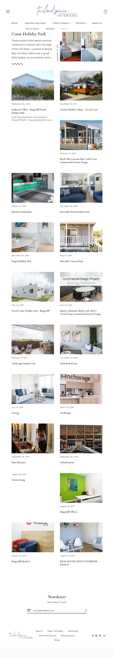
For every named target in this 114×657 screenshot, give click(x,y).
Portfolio (80, 23)
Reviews (50, 28)
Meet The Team (55, 631)
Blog (57, 640)
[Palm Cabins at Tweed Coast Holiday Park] (81, 42)
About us (97, 23)
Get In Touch (32, 28)
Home (14, 23)
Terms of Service (47, 635)
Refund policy (68, 635)
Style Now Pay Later (35, 23)
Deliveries (73, 631)
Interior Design (61, 23)
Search (39, 631)
